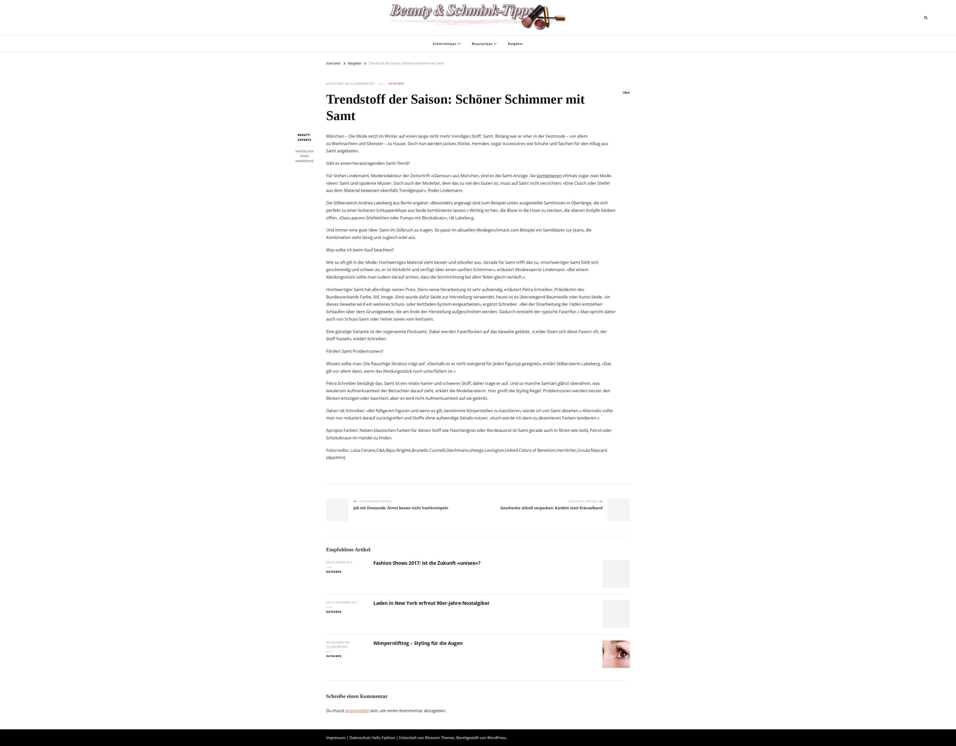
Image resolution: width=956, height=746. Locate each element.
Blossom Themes (439, 737)
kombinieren (549, 175)
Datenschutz (360, 737)
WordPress (496, 737)
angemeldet (357, 710)
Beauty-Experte (304, 137)
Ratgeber (515, 44)
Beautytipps (482, 44)
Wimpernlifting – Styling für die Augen (418, 643)
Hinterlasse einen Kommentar (304, 156)
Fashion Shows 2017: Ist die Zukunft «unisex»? (426, 563)
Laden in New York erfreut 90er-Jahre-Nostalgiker (431, 603)
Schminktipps (445, 44)
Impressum (336, 737)
